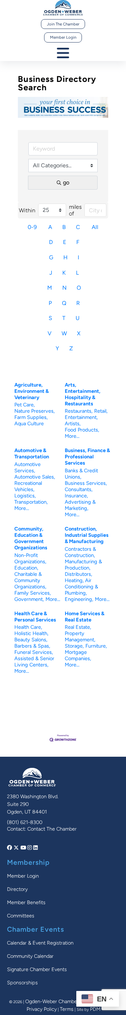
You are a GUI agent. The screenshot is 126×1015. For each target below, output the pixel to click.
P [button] (50, 303)
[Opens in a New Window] (10, 848)
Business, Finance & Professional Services (87, 456)
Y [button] (57, 348)
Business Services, (86, 483)
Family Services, (32, 593)
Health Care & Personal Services (35, 616)
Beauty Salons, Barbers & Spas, (32, 642)
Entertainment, (81, 417)
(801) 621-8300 (24, 822)
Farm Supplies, (31, 417)
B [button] (64, 227)
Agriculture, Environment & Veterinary (31, 391)
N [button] (64, 287)
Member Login (63, 37)
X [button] (78, 333)
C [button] (78, 227)
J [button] (50, 272)
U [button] (77, 318)
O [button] (79, 287)
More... (72, 436)
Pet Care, (24, 405)
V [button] (49, 333)
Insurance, (76, 496)
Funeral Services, (33, 652)
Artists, (72, 423)
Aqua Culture (29, 423)
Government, (29, 599)
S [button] (50, 318)
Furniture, (96, 646)
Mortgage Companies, (78, 655)
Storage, (74, 646)
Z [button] (71, 348)
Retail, (100, 411)
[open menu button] (63, 53)
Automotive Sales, (34, 477)
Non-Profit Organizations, (30, 558)
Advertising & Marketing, (80, 505)
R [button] (78, 303)
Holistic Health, (31, 633)
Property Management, (80, 636)
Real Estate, (78, 627)
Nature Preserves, (34, 411)
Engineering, (79, 599)
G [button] (51, 257)
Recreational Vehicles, (28, 486)
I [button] (78, 257)
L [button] (77, 272)
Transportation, (31, 502)
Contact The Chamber (52, 829)
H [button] (65, 257)
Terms (67, 1009)
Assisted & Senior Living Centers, (34, 661)
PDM (95, 1009)
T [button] (63, 318)
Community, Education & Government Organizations (30, 538)
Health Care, (28, 627)
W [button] (64, 333)
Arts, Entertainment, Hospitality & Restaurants (82, 394)
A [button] (50, 227)
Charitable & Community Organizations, (30, 580)
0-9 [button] (32, 227)
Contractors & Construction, (80, 552)
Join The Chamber (63, 24)
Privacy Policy (42, 1009)
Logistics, (25, 496)
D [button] (51, 242)
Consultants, (78, 489)
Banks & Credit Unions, (81, 473)
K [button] (64, 272)
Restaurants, (78, 411)
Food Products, (82, 430)
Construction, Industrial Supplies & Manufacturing (86, 535)
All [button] (95, 227)
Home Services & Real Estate (84, 616)
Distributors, (78, 574)
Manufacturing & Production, (83, 564)
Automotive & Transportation (31, 453)
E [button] (64, 242)
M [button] (49, 287)
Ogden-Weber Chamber (52, 1001)
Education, (26, 568)
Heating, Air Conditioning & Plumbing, (81, 586)
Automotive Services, (27, 467)
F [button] (77, 242)
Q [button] (64, 303)
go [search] (66, 182)
